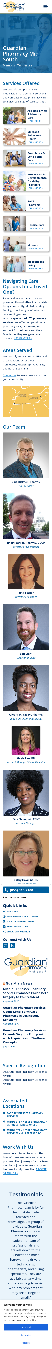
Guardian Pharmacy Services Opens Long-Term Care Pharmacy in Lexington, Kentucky (24, 1014)
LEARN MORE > (35, 120)
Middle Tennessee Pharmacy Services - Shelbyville (27, 1123)
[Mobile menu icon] (45, 6)
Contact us (9, 375)
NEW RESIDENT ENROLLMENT (22, 916)
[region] (26, 1324)
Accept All (26, 1327)
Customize (26, 1335)
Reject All (26, 1342)
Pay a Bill (12, 911)
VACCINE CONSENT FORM (20, 921)
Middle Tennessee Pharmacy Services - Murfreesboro (27, 1132)
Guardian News (19, 983)
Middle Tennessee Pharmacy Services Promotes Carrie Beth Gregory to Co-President (25, 993)
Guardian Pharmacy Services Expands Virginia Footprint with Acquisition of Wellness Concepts (24, 1036)
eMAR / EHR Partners (18, 931)
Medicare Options (17, 926)
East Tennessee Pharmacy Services (25, 1115)
